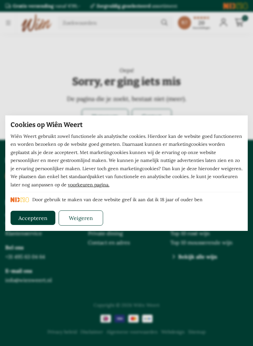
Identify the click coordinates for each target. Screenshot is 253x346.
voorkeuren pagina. (88, 185)
